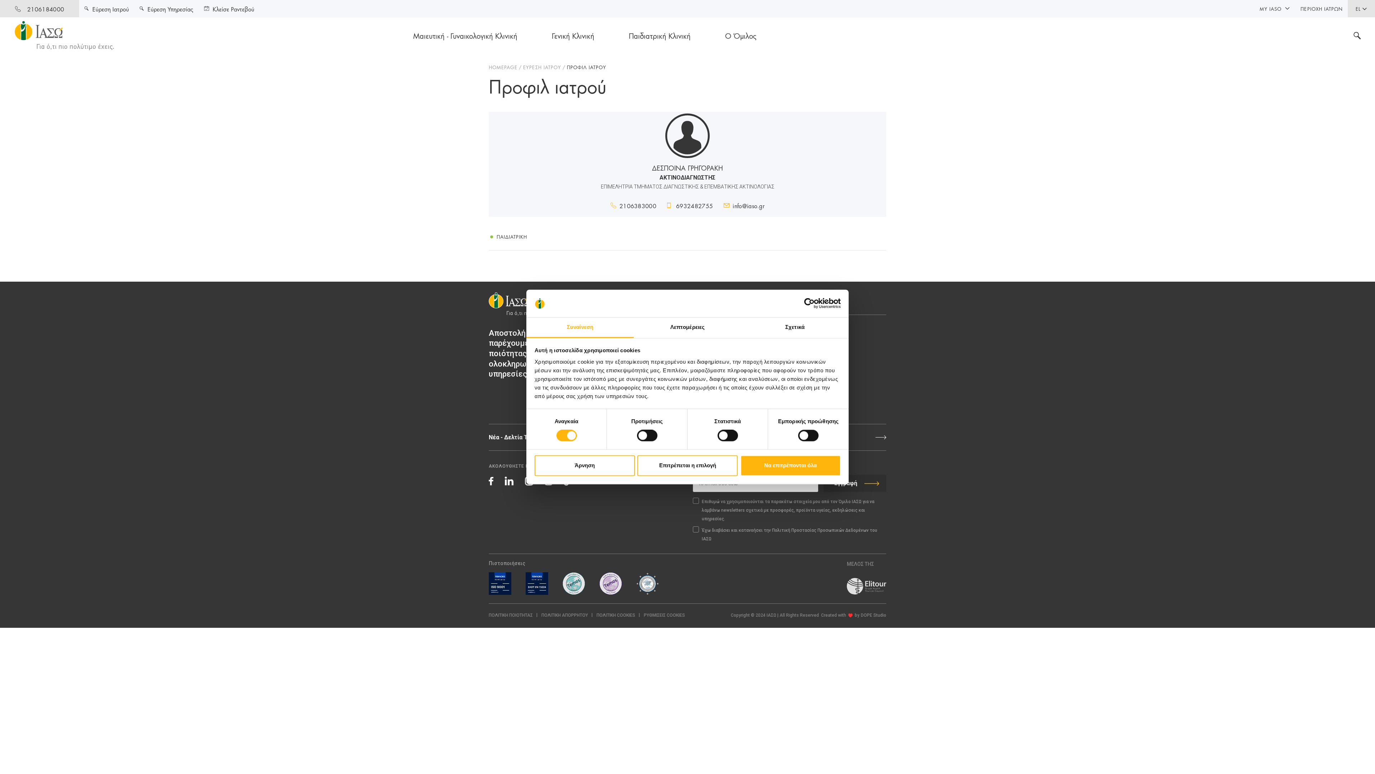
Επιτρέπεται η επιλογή (687, 465)
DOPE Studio (873, 615)
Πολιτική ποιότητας (511, 615)
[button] (664, 615)
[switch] (647, 435)
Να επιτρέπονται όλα (790, 465)
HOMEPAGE (503, 67)
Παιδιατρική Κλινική (660, 35)
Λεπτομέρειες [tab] (687, 327)
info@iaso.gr (748, 205)
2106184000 (45, 8)
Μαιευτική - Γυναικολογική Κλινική (465, 35)
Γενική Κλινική (573, 35)
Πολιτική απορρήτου (564, 615)
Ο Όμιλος (741, 35)
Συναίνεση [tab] (580, 327)
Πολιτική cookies (616, 615)
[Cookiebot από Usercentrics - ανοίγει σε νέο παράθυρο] (809, 303)
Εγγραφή (845, 483)
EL (1358, 8)
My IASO (1271, 8)
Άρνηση (585, 465)
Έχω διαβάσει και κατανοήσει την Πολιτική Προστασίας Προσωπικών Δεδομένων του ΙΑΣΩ (789, 534)
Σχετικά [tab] (795, 327)
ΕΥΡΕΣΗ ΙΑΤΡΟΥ (542, 67)
